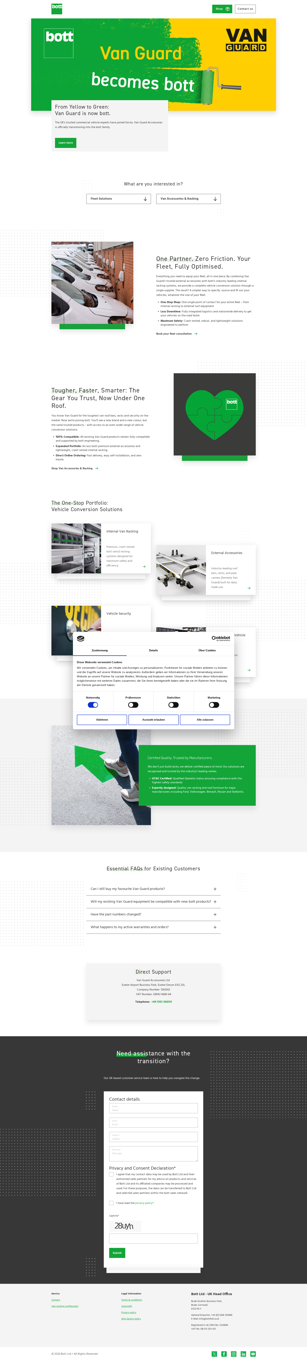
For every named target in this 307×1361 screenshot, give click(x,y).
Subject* (116, 1135)
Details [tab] (153, 650)
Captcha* (114, 1216)
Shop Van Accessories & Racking (71, 468)
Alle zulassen (205, 719)
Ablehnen (102, 719)
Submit (117, 1253)
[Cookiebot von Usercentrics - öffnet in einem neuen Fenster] (214, 638)
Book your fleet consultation (174, 334)
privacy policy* (144, 1203)
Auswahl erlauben (153, 719)
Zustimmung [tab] (100, 650)
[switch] (133, 705)
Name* (115, 1106)
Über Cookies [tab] (207, 650)
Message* (116, 1149)
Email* (115, 1121)
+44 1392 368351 (161, 1002)
